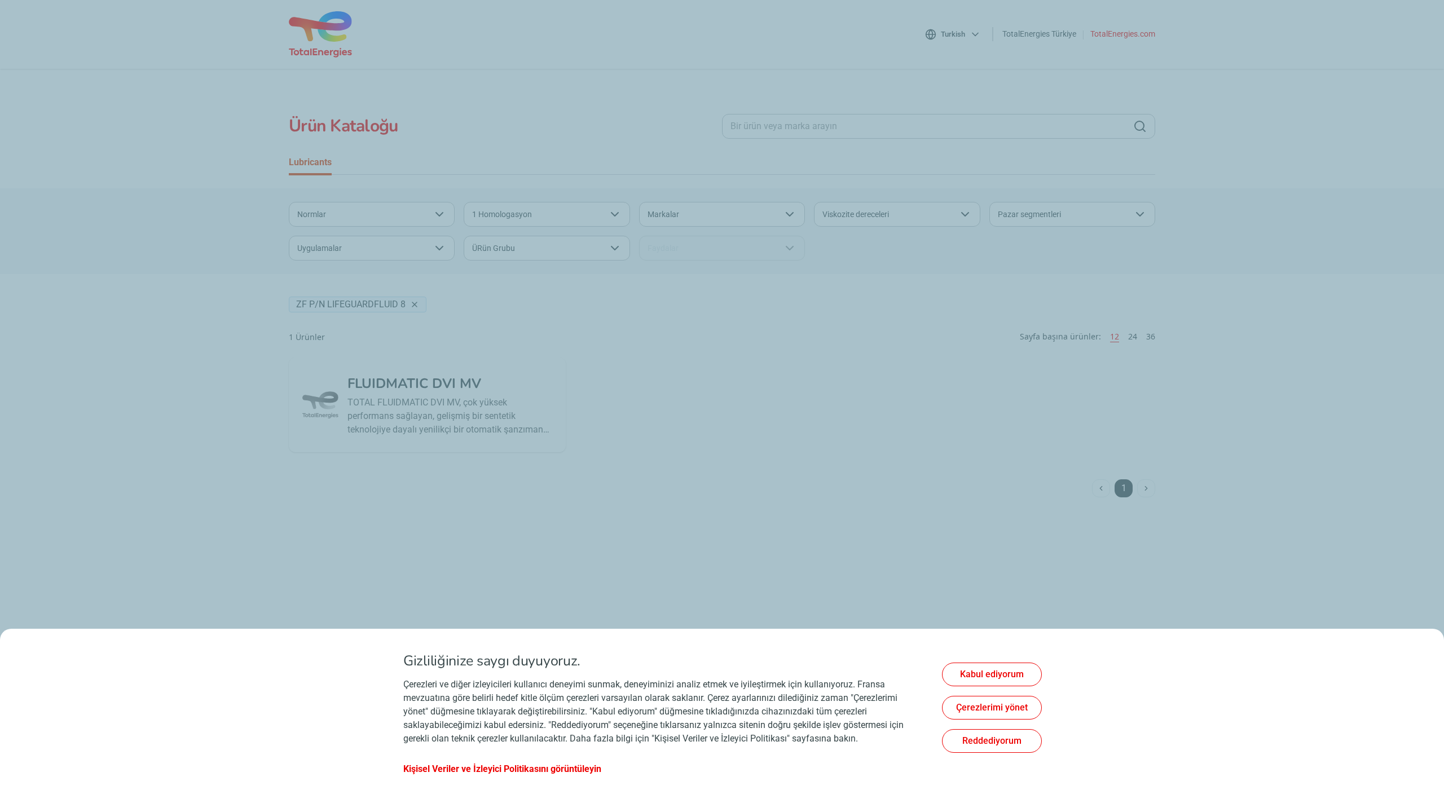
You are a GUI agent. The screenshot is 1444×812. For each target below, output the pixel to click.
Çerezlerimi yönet (992, 707)
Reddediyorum (992, 740)
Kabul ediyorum (992, 674)
